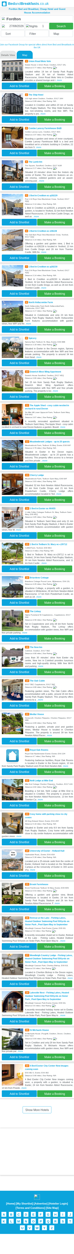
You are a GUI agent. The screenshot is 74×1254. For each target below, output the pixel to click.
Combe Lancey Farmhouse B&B (45, 128)
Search (61, 26)
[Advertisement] (37, 1151)
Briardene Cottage (39, 577)
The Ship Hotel (36, 95)
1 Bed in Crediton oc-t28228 (43, 231)
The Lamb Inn (35, 162)
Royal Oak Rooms (39, 750)
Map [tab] (24, 55)
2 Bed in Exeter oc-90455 (43, 508)
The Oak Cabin (37, 681)
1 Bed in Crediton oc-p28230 (43, 266)
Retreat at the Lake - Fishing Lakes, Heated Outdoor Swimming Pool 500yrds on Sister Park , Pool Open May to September (47, 921)
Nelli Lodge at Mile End (41, 780)
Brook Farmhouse (39, 884)
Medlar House (37, 714)
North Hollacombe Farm (41, 302)
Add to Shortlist (19, 86)
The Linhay (35, 611)
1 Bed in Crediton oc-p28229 (43, 195)
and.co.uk (28, 4)
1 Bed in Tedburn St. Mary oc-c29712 (48, 544)
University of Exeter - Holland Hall (47, 851)
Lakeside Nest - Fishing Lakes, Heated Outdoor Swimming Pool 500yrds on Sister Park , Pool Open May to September (47, 996)
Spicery (32, 338)
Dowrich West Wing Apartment (45, 371)
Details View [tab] (8, 55)
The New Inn (36, 647)
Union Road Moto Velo (40, 61)
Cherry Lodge (37, 475)
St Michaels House (39, 1030)
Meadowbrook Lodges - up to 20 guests (50, 441)
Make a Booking (54, 86)
